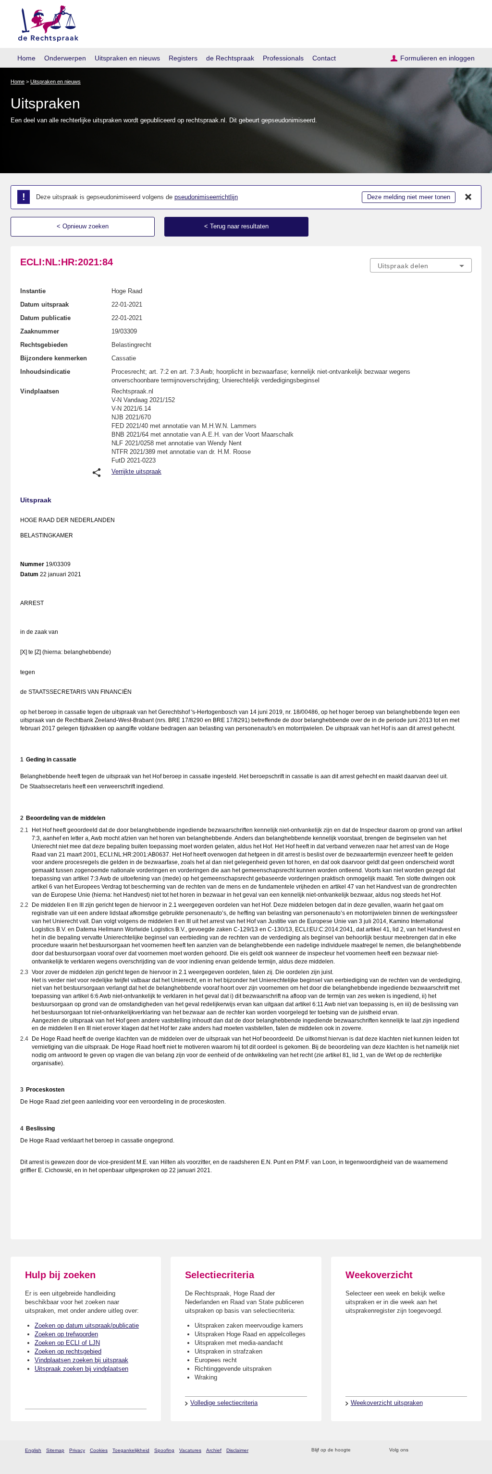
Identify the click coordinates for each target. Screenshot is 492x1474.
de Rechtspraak (230, 58)
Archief (213, 1450)
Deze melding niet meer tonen (408, 197)
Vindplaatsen (39, 391)
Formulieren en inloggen (437, 58)
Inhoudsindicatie (45, 371)
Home (26, 58)
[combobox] (421, 265)
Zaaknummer (39, 331)
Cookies (99, 1450)
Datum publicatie (45, 317)
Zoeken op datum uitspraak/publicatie (87, 1325)
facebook (429, 1450)
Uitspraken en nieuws (127, 58)
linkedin (454, 1450)
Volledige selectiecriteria (224, 1402)
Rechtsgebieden (44, 344)
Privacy (77, 1450)
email (372, 1450)
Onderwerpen (65, 58)
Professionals (283, 58)
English (33, 1450)
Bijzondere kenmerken (53, 358)
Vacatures (190, 1450)
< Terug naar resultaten (236, 226)
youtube (467, 1450)
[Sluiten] (468, 197)
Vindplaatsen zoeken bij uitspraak (81, 1360)
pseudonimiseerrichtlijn (206, 197)
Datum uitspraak (44, 304)
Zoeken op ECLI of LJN (67, 1342)
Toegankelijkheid (130, 1450)
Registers (183, 58)
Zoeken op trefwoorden (66, 1334)
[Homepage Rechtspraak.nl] (45, 21)
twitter (417, 1450)
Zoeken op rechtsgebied (68, 1351)
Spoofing (164, 1450)
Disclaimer (237, 1450)
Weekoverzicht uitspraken (387, 1402)
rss (360, 1450)
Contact (324, 58)
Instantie (33, 291)
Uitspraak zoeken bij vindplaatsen (81, 1368)
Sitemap (55, 1450)
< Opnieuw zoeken (83, 226)
